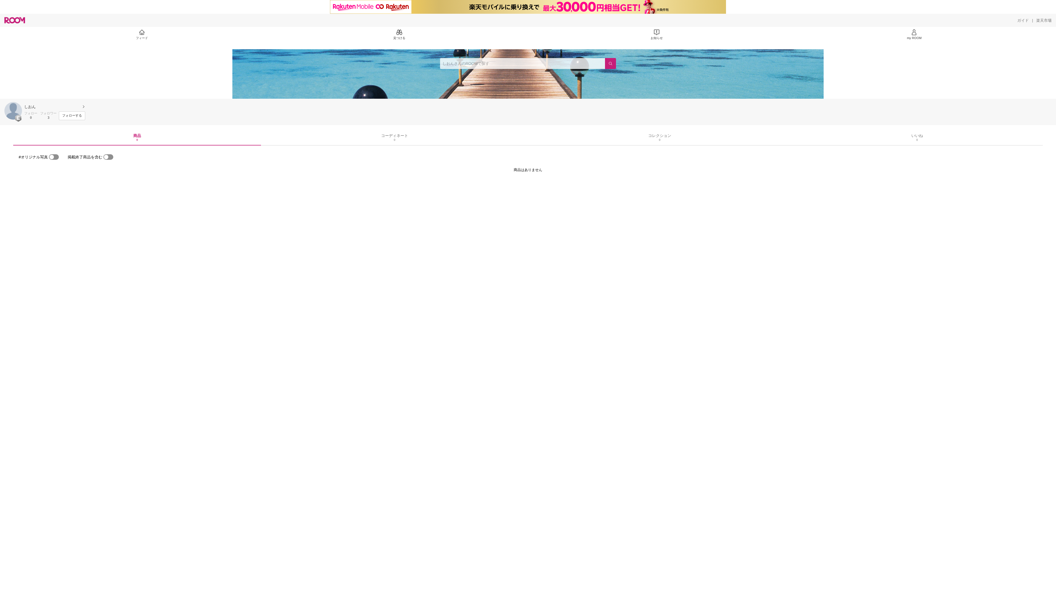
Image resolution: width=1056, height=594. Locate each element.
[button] (13, 111)
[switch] (54, 157)
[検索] (610, 63)
